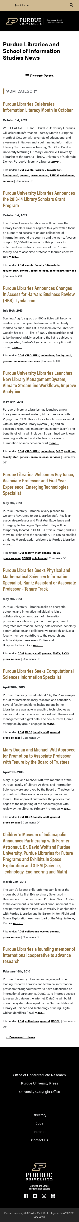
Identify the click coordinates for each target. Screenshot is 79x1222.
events (29, 170)
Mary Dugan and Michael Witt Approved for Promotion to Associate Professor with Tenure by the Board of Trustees (39, 755)
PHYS (65, 653)
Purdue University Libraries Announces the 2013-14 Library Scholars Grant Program (39, 199)
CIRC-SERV (32, 355)
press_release (39, 175)
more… (56, 161)
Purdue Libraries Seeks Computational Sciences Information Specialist (38, 673)
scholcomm (67, 175)
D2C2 (28, 732)
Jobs (39, 1123)
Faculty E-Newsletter (48, 170)
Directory (39, 1115)
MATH (56, 653)
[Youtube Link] (53, 1196)
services (8, 181)
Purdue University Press (39, 1083)
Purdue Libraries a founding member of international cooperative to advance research (39, 955)
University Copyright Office (39, 1092)
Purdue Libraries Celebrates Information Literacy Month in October (38, 106)
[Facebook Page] (26, 1196)
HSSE (56, 552)
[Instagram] (44, 1196)
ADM (21, 170)
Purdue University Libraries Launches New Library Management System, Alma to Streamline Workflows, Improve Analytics (39, 382)
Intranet (39, 1132)
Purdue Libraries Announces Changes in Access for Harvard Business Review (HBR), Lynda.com (39, 294)
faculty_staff (10, 175)
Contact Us (39, 1140)
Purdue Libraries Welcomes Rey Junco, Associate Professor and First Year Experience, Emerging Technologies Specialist (38, 483)
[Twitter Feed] (35, 1196)
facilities (69, 451)
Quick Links (21, 5)
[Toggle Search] (71, 5)
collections (47, 355)
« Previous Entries (20, 1037)
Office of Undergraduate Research (39, 1075)
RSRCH (54, 175)
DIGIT (59, 451)
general (24, 175)
